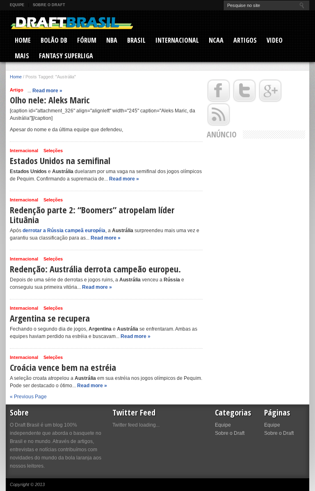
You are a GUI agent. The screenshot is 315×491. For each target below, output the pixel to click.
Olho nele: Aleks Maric (50, 100)
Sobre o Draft (49, 5)
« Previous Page (28, 397)
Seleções (53, 150)
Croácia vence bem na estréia (63, 367)
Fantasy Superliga (66, 55)
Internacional (177, 40)
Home (23, 40)
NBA (111, 40)
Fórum (86, 40)
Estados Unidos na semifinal (60, 160)
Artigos (245, 40)
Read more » (47, 91)
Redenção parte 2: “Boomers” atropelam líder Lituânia (92, 214)
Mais (22, 55)
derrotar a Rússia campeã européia (64, 230)
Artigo (16, 89)
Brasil (136, 40)
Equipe (17, 5)
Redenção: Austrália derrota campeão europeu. (95, 269)
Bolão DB (54, 40)
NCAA (216, 40)
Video (275, 40)
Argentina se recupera (50, 318)
